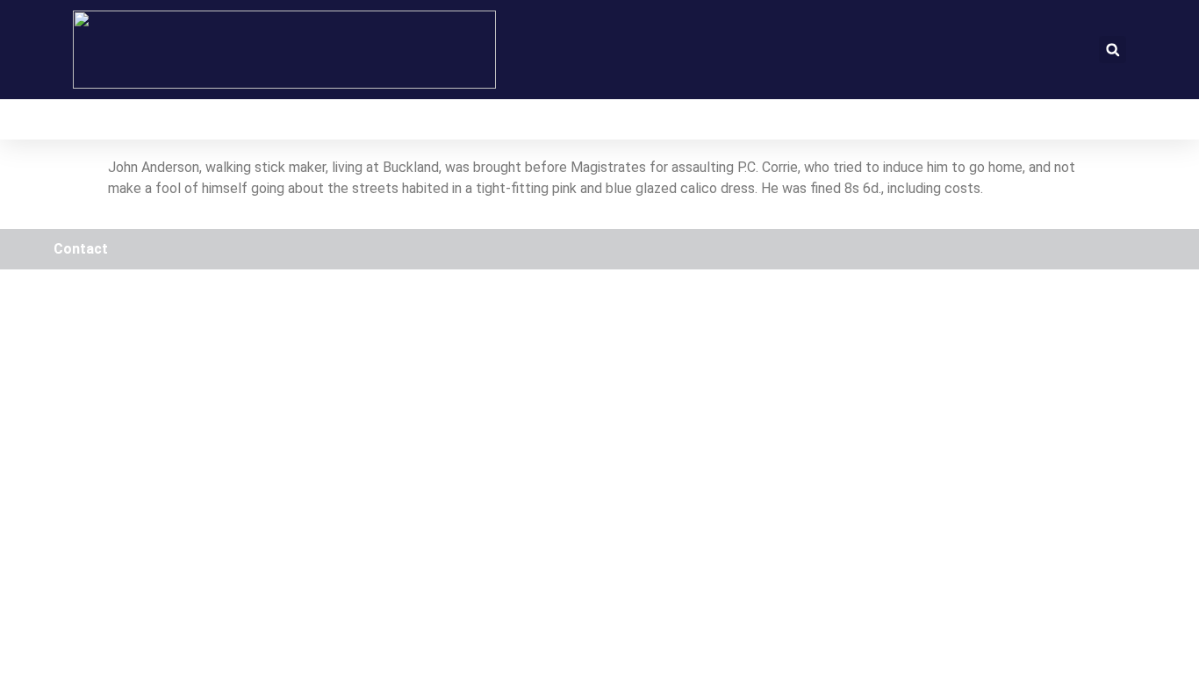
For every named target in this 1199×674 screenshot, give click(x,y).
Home (93, 119)
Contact (81, 248)
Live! (351, 119)
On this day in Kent (224, 119)
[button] (1112, 49)
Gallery (437, 119)
